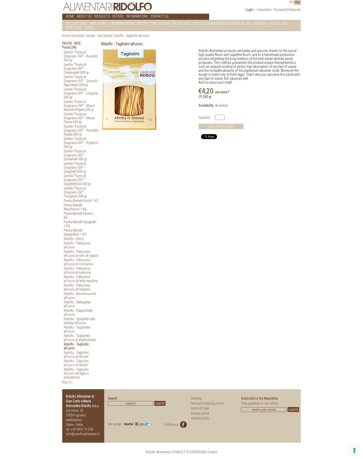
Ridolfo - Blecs (74, 239)
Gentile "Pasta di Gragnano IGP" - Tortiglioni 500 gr (75, 192)
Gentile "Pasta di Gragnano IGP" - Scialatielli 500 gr (75, 155)
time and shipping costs (207, 403)
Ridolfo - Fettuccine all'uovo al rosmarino (78, 262)
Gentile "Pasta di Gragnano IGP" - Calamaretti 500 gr (76, 68)
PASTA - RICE (181, 23)
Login (249, 10)
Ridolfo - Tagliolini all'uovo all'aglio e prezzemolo (76, 373)
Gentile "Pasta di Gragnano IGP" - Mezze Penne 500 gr (79, 118)
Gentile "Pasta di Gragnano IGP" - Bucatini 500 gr (81, 56)
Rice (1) (67, 382)
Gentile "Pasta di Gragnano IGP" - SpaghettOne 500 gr (77, 180)
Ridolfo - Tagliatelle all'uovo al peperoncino (80, 338)
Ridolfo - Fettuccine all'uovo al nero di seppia (81, 254)
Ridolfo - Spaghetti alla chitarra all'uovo (79, 321)
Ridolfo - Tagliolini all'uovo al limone (76, 355)
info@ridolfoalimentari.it (83, 434)
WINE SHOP (74, 27)
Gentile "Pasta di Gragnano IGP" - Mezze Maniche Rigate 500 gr (79, 106)
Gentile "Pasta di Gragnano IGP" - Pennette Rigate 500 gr (81, 130)
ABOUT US (84, 16)
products (78, 36)
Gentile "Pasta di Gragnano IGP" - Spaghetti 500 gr (75, 167)
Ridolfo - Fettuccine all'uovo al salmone (77, 270)
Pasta (108, 36)
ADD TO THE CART (221, 126)
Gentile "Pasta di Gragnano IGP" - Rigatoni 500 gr (81, 143)
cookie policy (200, 418)
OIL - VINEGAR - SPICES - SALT (268, 23)
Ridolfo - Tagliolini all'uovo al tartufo (76, 363)
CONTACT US (159, 16)
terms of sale (200, 408)
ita (291, 2)
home (66, 36)
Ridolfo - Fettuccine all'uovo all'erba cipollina (81, 279)
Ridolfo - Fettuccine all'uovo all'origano (77, 287)
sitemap (196, 398)
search (159, 403)
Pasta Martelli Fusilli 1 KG (81, 201)
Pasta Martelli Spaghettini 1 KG (75, 232)
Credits (212, 452)
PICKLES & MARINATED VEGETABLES (218, 23)
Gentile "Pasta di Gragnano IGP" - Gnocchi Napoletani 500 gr (81, 81)
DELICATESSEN (76, 23)
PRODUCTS (102, 16)
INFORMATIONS (137, 16)
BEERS (89, 27)
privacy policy (200, 413)
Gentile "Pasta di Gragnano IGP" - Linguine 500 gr (81, 93)
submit (293, 409)
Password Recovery (287, 10)
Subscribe (263, 10)
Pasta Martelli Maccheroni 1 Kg (75, 207)
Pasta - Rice (94, 36)
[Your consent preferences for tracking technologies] (354, 450)
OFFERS (118, 16)
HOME (70, 16)
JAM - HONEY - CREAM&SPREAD (111, 23)
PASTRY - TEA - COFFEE (153, 23)
